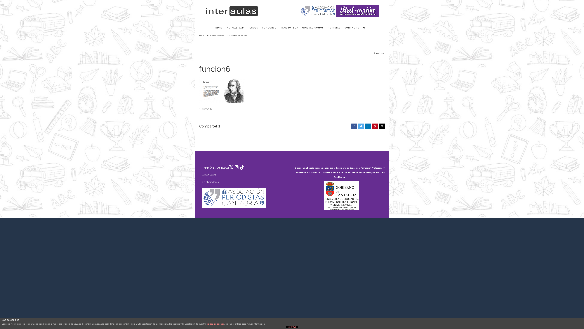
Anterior (380, 53)
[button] (364, 28)
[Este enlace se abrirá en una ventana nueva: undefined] (318, 11)
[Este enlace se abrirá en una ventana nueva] (341, 195)
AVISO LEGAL (209, 174)
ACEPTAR (292, 327)
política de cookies (215, 324)
